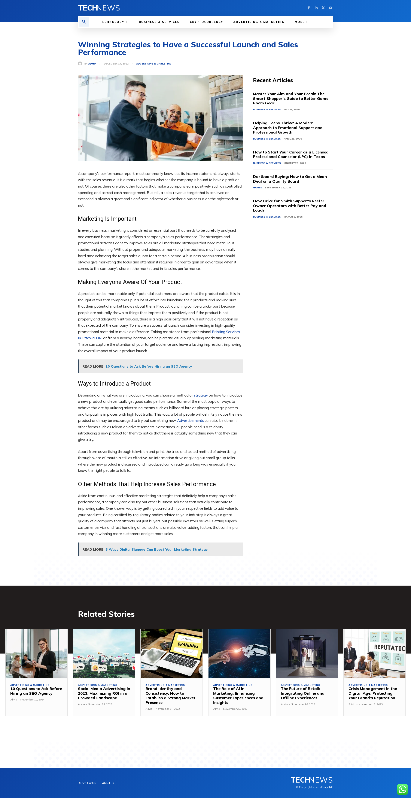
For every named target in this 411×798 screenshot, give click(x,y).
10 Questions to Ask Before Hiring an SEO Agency (36, 691)
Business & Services (267, 109)
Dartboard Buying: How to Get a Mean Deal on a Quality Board (290, 179)
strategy (201, 395)
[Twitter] (323, 8)
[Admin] (81, 64)
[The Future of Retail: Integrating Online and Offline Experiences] (307, 653)
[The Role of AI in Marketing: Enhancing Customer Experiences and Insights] (239, 653)
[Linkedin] (316, 8)
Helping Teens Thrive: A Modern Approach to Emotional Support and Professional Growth (288, 127)
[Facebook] (308, 8)
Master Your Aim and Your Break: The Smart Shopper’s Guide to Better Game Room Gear (290, 98)
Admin (92, 64)
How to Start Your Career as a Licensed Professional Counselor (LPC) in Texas (291, 154)
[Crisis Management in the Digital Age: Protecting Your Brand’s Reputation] (374, 653)
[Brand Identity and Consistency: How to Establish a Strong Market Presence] (172, 653)
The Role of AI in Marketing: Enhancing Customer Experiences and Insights (238, 695)
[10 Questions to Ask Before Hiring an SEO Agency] (36, 653)
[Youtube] (330, 8)
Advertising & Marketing (153, 64)
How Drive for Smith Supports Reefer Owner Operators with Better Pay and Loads (289, 205)
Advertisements (190, 420)
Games (257, 187)
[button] (84, 22)
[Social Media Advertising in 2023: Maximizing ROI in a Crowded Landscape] (104, 653)
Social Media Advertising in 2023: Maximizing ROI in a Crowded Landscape (104, 693)
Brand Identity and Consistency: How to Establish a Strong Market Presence (170, 695)
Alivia (13, 699)
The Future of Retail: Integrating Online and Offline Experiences (303, 693)
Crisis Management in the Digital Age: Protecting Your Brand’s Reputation (372, 693)
